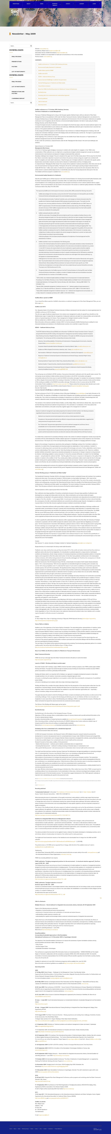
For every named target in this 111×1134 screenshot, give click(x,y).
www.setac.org (39, 469)
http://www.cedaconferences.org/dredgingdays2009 (55, 1066)
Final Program (16, 56)
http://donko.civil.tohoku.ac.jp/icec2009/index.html (51, 1031)
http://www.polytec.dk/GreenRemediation (74, 963)
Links (94, 3)
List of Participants (18, 71)
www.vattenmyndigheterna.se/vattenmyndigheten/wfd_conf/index (70, 1021)
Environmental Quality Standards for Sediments (49, 67)
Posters (14, 66)
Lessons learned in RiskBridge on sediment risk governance (52, 79)
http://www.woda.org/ (68, 1088)
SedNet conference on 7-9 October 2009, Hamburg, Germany (52, 64)
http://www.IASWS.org (40, 1098)
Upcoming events (42, 104)
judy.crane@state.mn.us (77, 349)
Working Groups (54, 4)
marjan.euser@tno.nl (54, 50)
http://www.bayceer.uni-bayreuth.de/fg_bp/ (46, 620)
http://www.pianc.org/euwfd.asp (43, 659)
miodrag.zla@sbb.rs (55, 978)
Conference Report (18, 98)
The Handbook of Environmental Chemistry (68, 792)
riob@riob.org (50, 847)
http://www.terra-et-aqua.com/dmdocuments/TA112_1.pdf (50, 894)
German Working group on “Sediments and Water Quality (51, 83)
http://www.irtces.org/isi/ (41, 1004)
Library (81, 3)
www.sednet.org (44, 48)
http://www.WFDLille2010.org (42, 1081)
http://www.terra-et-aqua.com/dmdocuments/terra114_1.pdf (50, 879)
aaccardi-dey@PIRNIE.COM (61, 369)
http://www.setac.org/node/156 (61, 384)
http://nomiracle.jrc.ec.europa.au (50, 929)
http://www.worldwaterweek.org (43, 1021)
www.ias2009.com (42, 1041)
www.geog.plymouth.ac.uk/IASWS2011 (58, 1098)
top (101, 898)
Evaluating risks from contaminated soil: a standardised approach (53, 95)
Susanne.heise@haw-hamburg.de (54, 343)
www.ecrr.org (85, 983)
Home (10, 1128)
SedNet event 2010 (42, 73)
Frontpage (16, 3)
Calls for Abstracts (42, 101)
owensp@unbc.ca (42, 357)
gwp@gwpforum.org (40, 847)
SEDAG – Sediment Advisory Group (46, 76)
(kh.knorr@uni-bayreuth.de (89, 618)
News (19, 1128)
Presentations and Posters (18, 92)
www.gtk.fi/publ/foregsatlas (75, 719)
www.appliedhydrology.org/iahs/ (46, 1026)
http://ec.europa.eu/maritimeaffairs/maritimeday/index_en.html (51, 647)
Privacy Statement (58, 1128)
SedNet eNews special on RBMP (45, 70)
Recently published (42, 98)
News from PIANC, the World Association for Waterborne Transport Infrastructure (57, 89)
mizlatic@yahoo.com (67, 978)
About (28, 3)
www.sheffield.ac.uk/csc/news (43, 996)
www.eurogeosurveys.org (48, 725)
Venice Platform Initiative (44, 86)
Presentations (17, 61)
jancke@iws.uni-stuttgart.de (85, 543)
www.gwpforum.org (92, 852)
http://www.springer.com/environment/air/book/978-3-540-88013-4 (52, 815)
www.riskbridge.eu (81, 393)
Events (32, 1128)
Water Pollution (87, 792)
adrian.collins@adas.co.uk (81, 361)
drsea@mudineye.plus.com (84, 346)
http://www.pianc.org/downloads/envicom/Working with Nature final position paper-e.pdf (57, 706)
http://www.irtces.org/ (40, 1011)
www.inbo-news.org (66, 854)
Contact (45, 1128)
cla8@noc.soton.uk (94, 1039)
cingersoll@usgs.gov (88, 352)
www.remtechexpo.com (41, 1050)
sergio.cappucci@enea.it (74, 1039)
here (42, 303)
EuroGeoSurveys (42, 92)
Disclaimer (50, 1128)
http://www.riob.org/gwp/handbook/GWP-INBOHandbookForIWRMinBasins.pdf (55, 841)
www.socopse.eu (69, 991)
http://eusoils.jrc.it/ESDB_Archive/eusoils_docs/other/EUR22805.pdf (49, 778)
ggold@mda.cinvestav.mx (79, 364)
